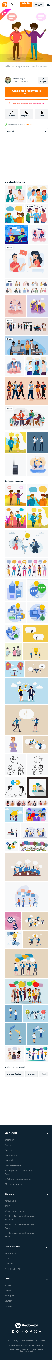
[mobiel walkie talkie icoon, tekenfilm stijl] (15, 573)
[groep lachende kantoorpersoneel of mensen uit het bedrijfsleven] (26, 411)
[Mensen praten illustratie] (15, 196)
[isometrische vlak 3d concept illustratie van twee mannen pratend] (39, 1165)
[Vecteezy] (4, 4)
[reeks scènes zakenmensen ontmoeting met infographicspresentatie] (26, 392)
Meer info (11, 133)
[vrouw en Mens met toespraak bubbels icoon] (15, 1107)
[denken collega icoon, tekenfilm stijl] (13, 1000)
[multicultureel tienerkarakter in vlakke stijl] (26, 477)
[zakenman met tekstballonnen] (13, 1257)
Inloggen (38, 4)
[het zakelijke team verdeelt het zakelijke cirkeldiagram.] (18, 1168)
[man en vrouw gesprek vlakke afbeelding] (26, 304)
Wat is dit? (30, 124)
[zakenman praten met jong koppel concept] (13, 872)
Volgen (43, 81)
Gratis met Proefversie (26, 92)
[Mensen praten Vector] (14, 277)
